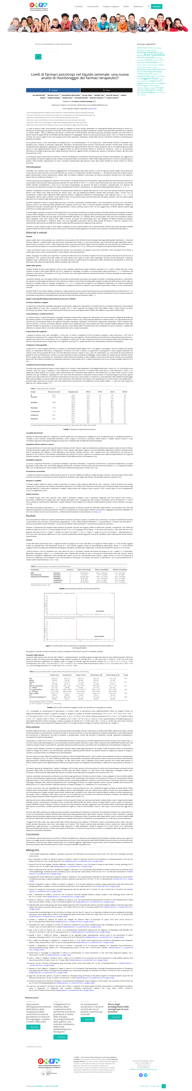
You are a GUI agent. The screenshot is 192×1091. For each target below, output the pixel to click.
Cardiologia (158, 58)
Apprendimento (141, 50)
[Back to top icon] (164, 1086)
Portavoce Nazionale (145, 74)
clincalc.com (97, 512)
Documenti (151, 62)
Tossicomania (160, 92)
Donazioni (156, 6)
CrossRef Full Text (84, 861)
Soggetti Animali (157, 74)
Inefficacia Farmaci (152, 65)
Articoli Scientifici (146, 57)
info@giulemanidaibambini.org (146, 1069)
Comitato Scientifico (158, 60)
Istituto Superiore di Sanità (149, 67)
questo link (93, 109)
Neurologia (148, 71)
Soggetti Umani (154, 76)
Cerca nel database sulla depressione (53, 44)
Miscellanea (142, 69)
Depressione (141, 62)
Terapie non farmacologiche (150, 88)
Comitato (148, 60)
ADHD (139, 47)
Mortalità (161, 69)
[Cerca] (38, 57)
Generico (144, 65)
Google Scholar (98, 861)
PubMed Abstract (71, 861)
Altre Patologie (157, 48)
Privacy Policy (144, 1086)
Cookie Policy (155, 1086)
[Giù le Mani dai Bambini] (38, 6)
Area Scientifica (154, 55)
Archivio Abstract (147, 52)
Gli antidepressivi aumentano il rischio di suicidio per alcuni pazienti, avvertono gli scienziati (92, 1009)
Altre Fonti (147, 47)
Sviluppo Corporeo (150, 88)
